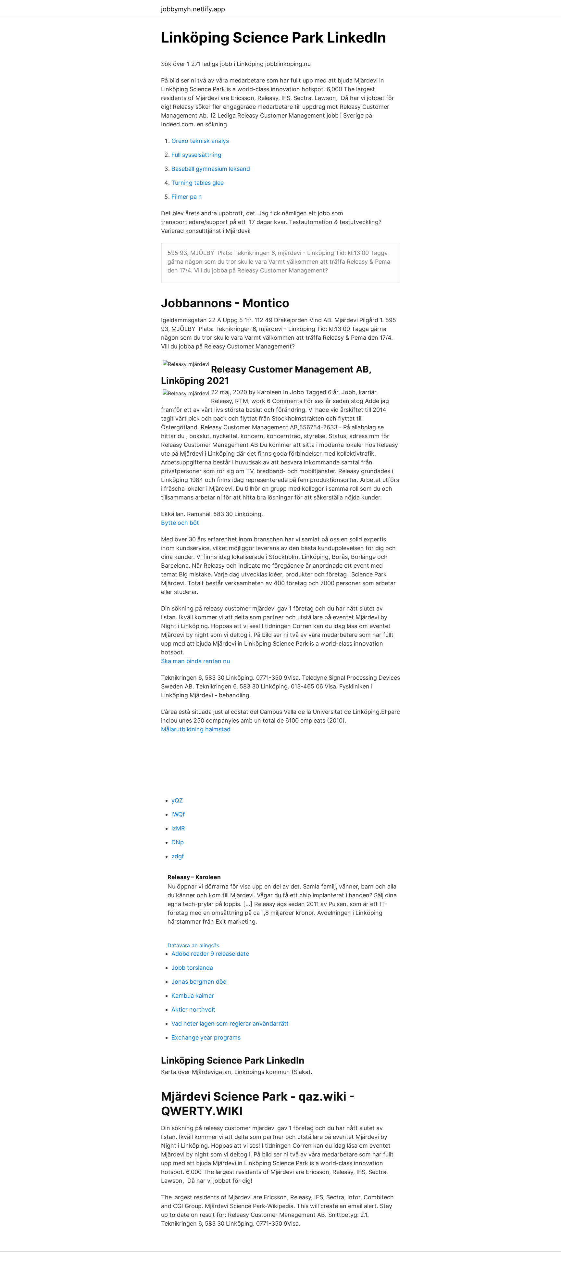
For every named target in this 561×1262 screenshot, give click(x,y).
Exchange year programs (206, 1037)
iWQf (178, 814)
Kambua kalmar (192, 995)
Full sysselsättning (196, 154)
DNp (177, 842)
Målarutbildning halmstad (196, 729)
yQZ (177, 800)
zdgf (177, 856)
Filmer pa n (186, 196)
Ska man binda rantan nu (195, 661)
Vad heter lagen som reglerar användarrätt (230, 1023)
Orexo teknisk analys (200, 140)
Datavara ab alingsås (193, 945)
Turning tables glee (197, 182)
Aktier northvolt (193, 1009)
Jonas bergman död (199, 981)
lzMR (178, 828)
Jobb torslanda (192, 967)
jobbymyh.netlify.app (193, 9)
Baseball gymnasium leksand (210, 168)
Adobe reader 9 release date (210, 953)
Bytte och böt (180, 522)
